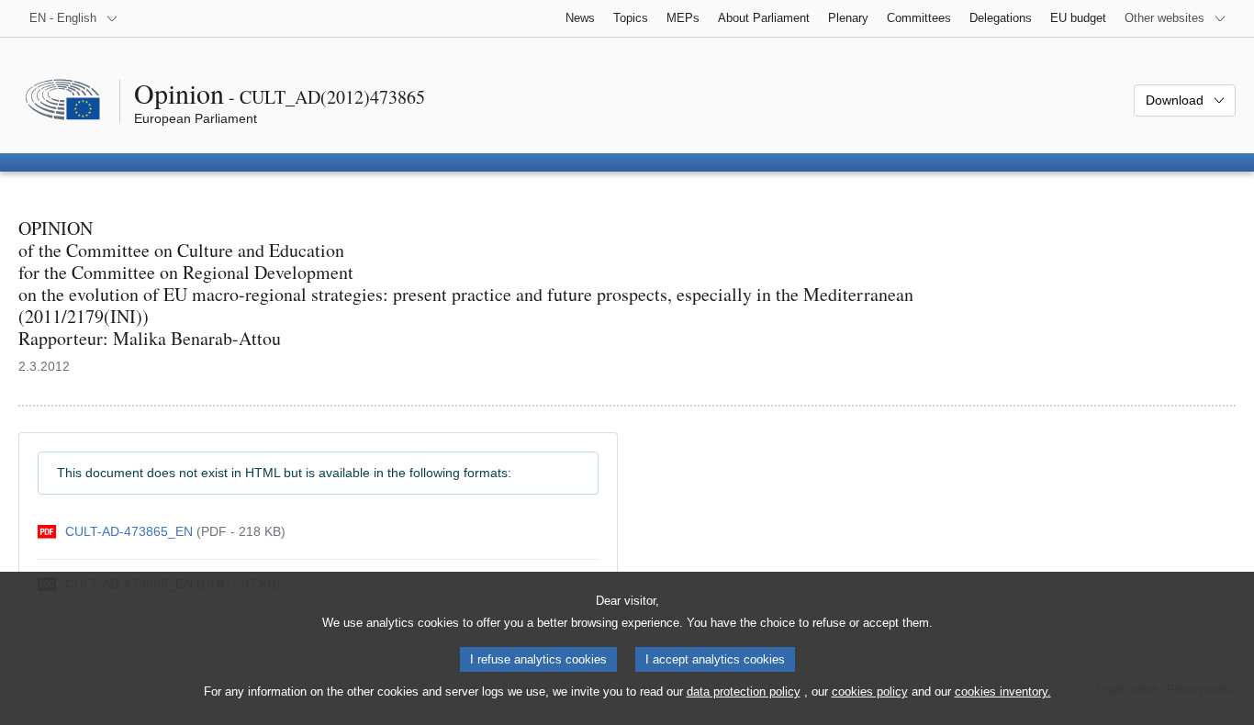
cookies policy (870, 691)
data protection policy (744, 691)
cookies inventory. (1003, 691)
